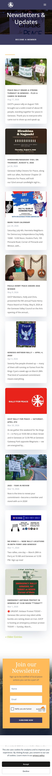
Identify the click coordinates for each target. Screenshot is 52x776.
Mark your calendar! (18, 222)
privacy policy (38, 755)
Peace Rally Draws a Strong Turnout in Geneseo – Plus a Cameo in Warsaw (22, 93)
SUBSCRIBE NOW (26, 720)
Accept (26, 764)
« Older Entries (13, 636)
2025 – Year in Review (18, 485)
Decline (26, 771)
